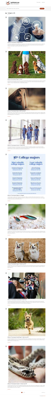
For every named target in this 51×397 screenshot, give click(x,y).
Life (9, 14)
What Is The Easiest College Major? (15, 42)
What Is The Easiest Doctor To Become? (16, 145)
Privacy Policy (38, 2)
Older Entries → (43, 392)
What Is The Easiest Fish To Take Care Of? (17, 229)
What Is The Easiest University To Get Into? (17, 299)
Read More (9, 47)
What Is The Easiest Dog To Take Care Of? (17, 264)
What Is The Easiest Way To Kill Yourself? (17, 111)
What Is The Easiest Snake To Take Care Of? (17, 383)
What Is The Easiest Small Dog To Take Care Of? (18, 337)
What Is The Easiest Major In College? (16, 195)
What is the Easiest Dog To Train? (15, 79)
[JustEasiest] (12, 3)
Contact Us (43, 2)
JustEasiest (44, 395)
